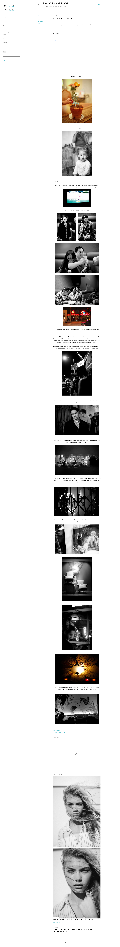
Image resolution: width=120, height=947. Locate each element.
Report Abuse (7, 60)
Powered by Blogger (71, 942)
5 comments (58, 933)
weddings (67, 9)
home (44, 9)
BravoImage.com (42, 21)
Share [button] (39, 15)
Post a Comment (59, 922)
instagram (74, 9)
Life (39, 23)
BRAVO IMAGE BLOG (55, 4)
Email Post (58, 730)
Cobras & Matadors (72, 331)
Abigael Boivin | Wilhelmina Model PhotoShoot (74, 920)
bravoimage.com (58, 9)
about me (49, 9)
